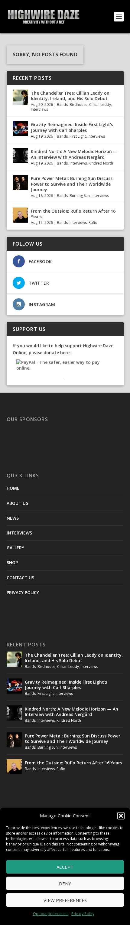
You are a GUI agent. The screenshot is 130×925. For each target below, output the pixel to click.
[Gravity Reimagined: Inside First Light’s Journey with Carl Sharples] (20, 128)
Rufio (93, 222)
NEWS (13, 518)
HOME (13, 488)
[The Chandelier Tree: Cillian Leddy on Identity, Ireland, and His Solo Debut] (20, 97)
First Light (78, 136)
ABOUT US (17, 503)
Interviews (39, 109)
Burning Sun (80, 195)
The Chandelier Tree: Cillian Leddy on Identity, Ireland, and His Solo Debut (70, 95)
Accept (65, 867)
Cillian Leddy (100, 104)
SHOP (12, 562)
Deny (65, 884)
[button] (121, 816)
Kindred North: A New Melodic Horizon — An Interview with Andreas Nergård (74, 154)
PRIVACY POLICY (23, 592)
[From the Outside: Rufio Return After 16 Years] (20, 215)
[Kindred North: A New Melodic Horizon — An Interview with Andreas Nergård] (20, 155)
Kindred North (101, 163)
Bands (62, 104)
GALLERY (15, 548)
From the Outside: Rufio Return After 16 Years (73, 213)
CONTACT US (20, 577)
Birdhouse (78, 104)
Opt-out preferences (50, 913)
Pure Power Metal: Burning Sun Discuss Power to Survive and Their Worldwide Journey (71, 183)
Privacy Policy (82, 913)
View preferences (65, 900)
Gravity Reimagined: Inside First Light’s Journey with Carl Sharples (72, 127)
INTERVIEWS (19, 533)
